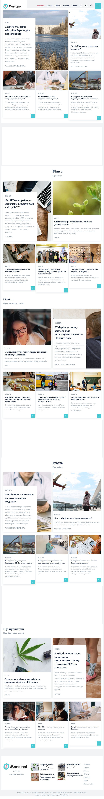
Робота (74, 42)
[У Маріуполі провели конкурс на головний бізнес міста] (19, 253)
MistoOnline (64, 795)
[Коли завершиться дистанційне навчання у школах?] (61, 776)
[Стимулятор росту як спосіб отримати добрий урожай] (77, 211)
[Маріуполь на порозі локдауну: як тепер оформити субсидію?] (19, 80)
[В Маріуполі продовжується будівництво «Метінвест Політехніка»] (85, 80)
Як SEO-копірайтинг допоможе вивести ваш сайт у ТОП (19, 204)
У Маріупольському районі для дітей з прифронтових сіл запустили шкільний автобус (51, 399)
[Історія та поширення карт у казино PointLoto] (85, 711)
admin (7, 365)
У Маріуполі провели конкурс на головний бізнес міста (17, 270)
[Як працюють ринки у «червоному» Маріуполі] (61, 767)
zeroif (57, 237)
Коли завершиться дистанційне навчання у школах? (75, 774)
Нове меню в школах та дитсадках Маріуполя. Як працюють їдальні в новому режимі (18, 399)
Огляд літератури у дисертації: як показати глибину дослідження (17, 728)
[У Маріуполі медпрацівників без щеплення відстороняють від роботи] (52, 544)
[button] (91, 5)
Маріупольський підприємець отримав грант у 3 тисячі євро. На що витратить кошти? (52, 271)
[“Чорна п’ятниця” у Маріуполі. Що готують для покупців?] (85, 253)
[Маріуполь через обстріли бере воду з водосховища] (35, 40)
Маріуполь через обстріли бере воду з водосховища (17, 30)
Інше (7, 22)
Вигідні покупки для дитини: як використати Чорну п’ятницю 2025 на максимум (67, 660)
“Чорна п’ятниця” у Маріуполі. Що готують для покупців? (84, 270)
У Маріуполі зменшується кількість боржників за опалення (84, 562)
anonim (8, 237)
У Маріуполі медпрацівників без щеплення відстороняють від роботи (51, 562)
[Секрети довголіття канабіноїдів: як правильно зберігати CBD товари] (27, 668)
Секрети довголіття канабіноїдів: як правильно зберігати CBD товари (47, 766)
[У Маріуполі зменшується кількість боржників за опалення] (85, 544)
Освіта (7, 348)
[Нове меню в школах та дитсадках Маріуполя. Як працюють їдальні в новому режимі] (19, 381)
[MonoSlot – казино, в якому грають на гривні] (52, 711)
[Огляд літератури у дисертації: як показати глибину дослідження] (27, 338)
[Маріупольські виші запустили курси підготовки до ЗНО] (85, 381)
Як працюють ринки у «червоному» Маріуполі (74, 765)
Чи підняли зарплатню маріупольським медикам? (19, 498)
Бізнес (8, 196)
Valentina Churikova (15, 66)
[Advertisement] (52, 146)
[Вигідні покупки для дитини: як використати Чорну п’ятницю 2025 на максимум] (34, 777)
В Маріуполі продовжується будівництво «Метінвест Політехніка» (19, 562)
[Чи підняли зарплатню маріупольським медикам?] (52, 80)
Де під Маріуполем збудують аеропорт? (73, 518)
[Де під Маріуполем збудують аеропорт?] (77, 502)
